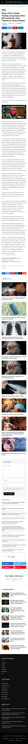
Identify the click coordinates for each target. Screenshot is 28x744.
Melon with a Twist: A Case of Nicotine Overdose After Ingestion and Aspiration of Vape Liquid (12, 522)
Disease (4, 265)
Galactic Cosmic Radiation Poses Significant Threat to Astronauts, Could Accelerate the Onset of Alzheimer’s (13, 434)
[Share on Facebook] (4, 28)
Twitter (3, 665)
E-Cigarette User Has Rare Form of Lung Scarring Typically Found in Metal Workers (13, 337)
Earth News (4, 688)
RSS (2, 673)
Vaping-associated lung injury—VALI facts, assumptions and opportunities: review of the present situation (14, 514)
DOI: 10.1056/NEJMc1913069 (9, 254)
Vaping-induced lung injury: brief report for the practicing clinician (13, 509)
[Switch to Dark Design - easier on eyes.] (24, 2)
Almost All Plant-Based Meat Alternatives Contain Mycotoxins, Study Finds (17, 617)
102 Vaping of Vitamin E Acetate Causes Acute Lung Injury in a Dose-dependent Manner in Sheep (14, 545)
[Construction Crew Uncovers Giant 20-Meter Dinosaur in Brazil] (5, 640)
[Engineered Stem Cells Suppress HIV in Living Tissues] (14, 445)
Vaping (3, 267)
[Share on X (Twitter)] (9, 28)
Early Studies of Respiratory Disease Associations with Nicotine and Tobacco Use (13, 550)
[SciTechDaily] (13, 2)
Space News (4, 696)
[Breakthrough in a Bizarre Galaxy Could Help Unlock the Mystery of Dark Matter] (5, 602)
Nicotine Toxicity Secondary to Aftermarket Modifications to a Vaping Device (14, 540)
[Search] (26, 2)
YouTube (4, 667)
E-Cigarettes (10, 265)
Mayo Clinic (16, 265)
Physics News (5, 692)
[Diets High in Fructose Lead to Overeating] (14, 405)
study (3, 55)
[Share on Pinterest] (15, 28)
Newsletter (4, 671)
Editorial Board (23, 738)
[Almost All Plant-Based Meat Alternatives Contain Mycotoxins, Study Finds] (5, 617)
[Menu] (2, 2)
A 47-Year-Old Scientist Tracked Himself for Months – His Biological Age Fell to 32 (17, 632)
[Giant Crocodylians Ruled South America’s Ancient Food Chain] (5, 594)
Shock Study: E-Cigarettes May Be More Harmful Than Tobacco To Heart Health (14, 357)
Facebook (4, 662)
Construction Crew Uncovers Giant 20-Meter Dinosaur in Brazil (17, 640)
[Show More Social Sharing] (25, 28)
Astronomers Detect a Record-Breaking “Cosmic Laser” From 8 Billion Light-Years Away (18, 625)
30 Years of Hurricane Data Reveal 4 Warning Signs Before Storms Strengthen (18, 647)
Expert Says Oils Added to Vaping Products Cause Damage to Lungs (13, 377)
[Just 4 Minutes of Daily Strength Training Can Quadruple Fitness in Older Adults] (5, 609)
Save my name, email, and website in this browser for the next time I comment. (14, 488)
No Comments (19, 23)
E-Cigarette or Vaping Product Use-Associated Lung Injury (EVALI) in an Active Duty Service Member (13, 536)
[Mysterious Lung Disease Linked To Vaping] (14, 387)
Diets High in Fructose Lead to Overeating (12, 414)
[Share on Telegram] (20, 28)
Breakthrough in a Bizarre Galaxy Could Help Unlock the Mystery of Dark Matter (18, 602)
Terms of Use (18, 740)
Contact (16, 738)
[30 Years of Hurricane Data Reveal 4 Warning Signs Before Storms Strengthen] (5, 647)
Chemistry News (5, 685)
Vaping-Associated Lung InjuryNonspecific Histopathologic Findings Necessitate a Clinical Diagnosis (13, 503)
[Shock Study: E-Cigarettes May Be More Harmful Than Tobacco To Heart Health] (14, 348)
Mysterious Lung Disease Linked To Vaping (13, 396)
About (12, 738)
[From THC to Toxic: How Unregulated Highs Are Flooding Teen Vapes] (14, 289)
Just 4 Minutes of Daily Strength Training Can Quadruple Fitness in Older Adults (17, 610)
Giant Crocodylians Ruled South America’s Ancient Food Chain (18, 594)
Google (10, 261)
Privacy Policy (11, 740)
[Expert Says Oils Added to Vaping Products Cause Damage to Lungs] (14, 368)
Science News (5, 694)
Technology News (6, 698)
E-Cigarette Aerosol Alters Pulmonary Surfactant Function (13, 518)
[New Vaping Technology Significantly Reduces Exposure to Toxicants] (14, 309)
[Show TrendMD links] (25, 556)
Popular (22, 265)
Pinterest (4, 669)
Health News (4, 690)
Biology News (5, 683)
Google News (17, 261)
